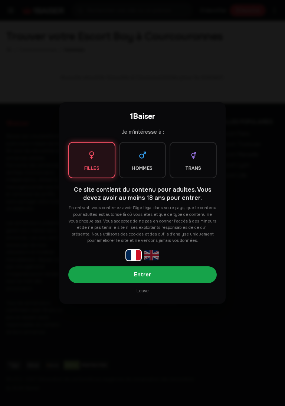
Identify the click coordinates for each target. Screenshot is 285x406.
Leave (142, 291)
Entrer (142, 274)
